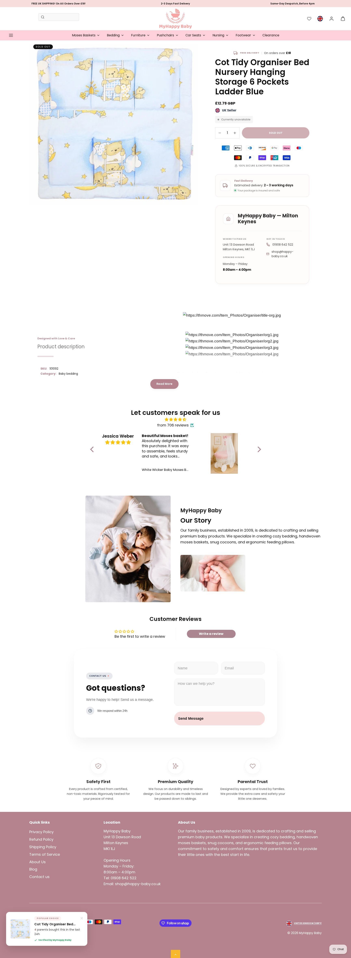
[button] (11, 35)
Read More (164, 384)
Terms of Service (44, 854)
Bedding (113, 35)
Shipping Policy (42, 846)
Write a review (211, 633)
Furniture (138, 35)
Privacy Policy (41, 831)
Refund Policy (41, 839)
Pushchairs (165, 35)
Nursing (218, 35)
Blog (33, 869)
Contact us (39, 876)
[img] (175, 420)
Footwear (243, 35)
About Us (37, 861)
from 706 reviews (173, 425)
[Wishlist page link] (309, 19)
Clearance (270, 35)
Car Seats (193, 35)
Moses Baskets (83, 35)
